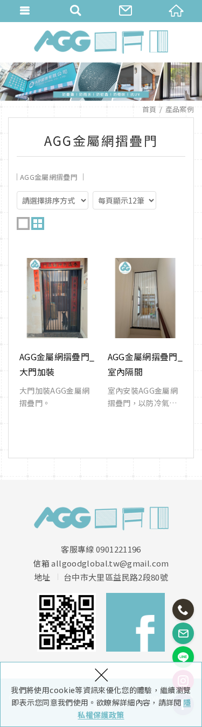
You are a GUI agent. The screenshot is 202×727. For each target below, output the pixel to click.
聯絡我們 (126, 11)
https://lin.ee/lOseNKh (183, 657)
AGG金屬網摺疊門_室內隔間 (145, 333)
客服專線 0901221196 (101, 549)
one (23, 223)
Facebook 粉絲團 (135, 622)
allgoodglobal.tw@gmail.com (110, 563)
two (37, 223)
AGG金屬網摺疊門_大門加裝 (57, 333)
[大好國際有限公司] (101, 42)
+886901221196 (183, 609)
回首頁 (176, 11)
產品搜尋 (76, 11)
